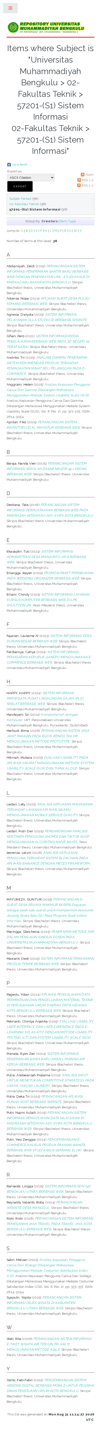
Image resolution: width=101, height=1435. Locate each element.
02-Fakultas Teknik (24, 204)
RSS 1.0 (88, 180)
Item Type (68, 221)
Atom (89, 175)
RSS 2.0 (88, 185)
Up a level (19, 164)
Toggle (10, 9)
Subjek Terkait (20, 198)
